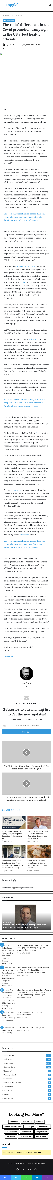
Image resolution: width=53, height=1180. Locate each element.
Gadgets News (9, 1067)
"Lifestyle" (7, 1079)
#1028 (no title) (20, 1164)
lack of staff (33, 339)
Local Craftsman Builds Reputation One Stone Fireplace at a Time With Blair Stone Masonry (12, 864)
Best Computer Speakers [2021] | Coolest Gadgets (31, 1013)
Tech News (7, 1059)
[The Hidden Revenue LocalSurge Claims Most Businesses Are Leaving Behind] (39, 851)
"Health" (6, 1094)
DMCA (30, 1164)
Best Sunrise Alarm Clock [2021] (30, 1027)
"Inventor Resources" (12, 1083)
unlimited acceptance (25, 266)
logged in (15, 888)
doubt (22, 282)
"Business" (7, 1071)
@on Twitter (8, 1144)
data (38, 433)
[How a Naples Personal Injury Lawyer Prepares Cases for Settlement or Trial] (14, 822)
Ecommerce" (8, 1087)
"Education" (8, 1091)
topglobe (9, 45)
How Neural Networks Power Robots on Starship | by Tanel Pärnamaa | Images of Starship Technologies (33, 970)
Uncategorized (9, 1075)
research (25, 534)
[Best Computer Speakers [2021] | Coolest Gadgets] (9, 1018)
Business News (16, 15)
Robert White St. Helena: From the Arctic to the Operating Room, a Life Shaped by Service (38, 834)
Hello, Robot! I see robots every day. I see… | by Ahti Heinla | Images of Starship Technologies (33, 947)
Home (6, 15)
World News (8, 1063)
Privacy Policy (40, 1164)
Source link (9, 657)
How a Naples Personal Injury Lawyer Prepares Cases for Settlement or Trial (12, 834)
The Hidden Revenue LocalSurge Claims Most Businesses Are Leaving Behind (37, 864)
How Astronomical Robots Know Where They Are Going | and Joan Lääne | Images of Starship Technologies (34, 992)
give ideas (17, 490)
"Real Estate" (8, 1098)
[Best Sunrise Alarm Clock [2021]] (9, 1033)
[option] (26, 916)
